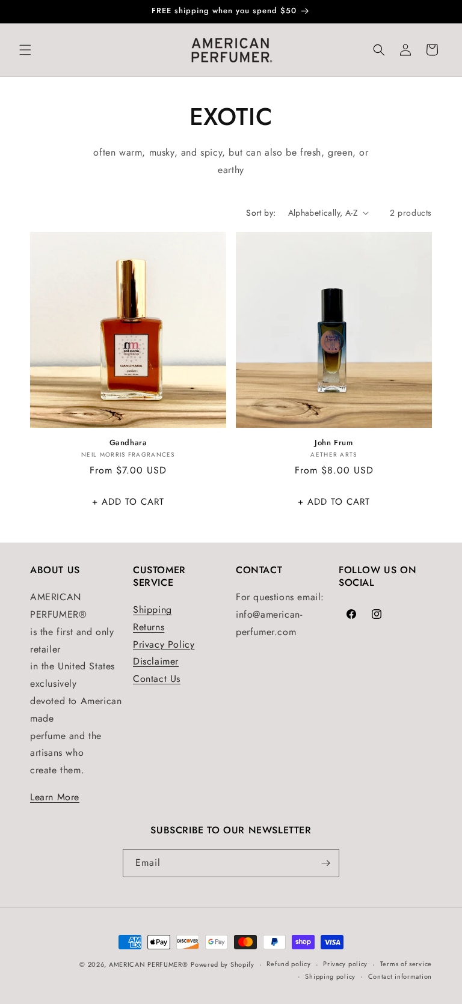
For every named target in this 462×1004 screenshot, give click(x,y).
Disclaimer (156, 661)
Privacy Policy (163, 644)
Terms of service (406, 964)
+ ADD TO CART (128, 501)
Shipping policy (330, 976)
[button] (25, 50)
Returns (148, 627)
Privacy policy (345, 964)
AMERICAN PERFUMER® (148, 964)
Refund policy (288, 964)
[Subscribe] (325, 863)
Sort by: (261, 213)
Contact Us (156, 679)
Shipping (152, 609)
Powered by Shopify (222, 964)
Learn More (54, 797)
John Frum (334, 443)
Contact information (400, 976)
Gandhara (128, 443)
